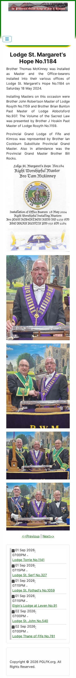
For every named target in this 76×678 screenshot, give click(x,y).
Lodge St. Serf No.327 (29, 575)
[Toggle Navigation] (7, 39)
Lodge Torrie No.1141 (28, 560)
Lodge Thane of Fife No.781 (33, 636)
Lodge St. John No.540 (30, 621)
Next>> (48, 536)
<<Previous (31, 536)
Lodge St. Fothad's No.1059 (33, 590)
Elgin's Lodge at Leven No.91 (34, 606)
